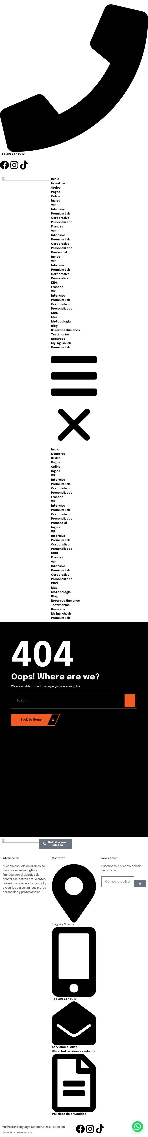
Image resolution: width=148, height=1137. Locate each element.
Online (55, 196)
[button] (74, 399)
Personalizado (61, 222)
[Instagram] (14, 165)
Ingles (55, 200)
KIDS (54, 282)
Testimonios (60, 334)
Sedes (55, 187)
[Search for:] (74, 701)
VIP (53, 205)
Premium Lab (60, 213)
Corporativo (60, 218)
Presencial (59, 252)
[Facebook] (4, 165)
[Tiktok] (24, 165)
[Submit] (140, 883)
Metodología (61, 321)
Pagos (55, 192)
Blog (54, 326)
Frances (57, 226)
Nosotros (58, 183)
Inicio (55, 179)
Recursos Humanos (65, 330)
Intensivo (58, 209)
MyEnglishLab (61, 343)
